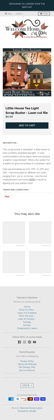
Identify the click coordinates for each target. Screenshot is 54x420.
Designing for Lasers (27, 328)
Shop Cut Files (26, 310)
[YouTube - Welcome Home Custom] (34, 342)
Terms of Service (27, 370)
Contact (27, 325)
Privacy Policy (27, 361)
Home (27, 306)
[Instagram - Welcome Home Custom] (24, 342)
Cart (45, 14)
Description (9, 143)
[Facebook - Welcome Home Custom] (19, 342)
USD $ (18, 14)
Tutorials (27, 322)
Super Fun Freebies (27, 313)
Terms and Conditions (15, 189)
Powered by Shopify (27, 411)
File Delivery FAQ (27, 367)
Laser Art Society (26, 319)
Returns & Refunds (27, 364)
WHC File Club (26, 316)
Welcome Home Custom (31, 408)
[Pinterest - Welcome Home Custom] (29, 342)
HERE (32, 179)
